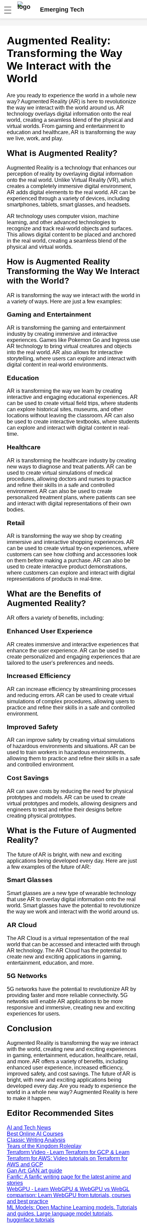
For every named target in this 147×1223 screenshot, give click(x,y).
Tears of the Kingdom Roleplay (44, 1146)
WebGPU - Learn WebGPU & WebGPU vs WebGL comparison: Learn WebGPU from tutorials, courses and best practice (69, 1195)
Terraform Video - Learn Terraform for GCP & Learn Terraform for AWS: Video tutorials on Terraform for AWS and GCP (68, 1158)
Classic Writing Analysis (36, 1140)
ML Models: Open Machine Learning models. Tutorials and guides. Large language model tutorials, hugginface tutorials (72, 1214)
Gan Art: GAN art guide (34, 1171)
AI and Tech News (29, 1128)
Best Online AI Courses (35, 1134)
